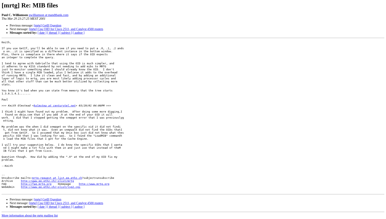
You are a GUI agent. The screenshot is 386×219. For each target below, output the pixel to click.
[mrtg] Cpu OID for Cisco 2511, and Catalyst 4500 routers (66, 29)
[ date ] (42, 32)
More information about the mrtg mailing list (30, 215)
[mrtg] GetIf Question (47, 25)
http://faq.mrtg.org (36, 183)
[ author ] (78, 32)
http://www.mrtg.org (94, 183)
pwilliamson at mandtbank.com (48, 15)
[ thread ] (53, 32)
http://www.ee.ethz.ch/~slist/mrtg (47, 180)
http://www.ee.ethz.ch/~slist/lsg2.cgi (50, 186)
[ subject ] (66, 32)
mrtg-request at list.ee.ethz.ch (57, 177)
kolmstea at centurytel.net (55, 105)
